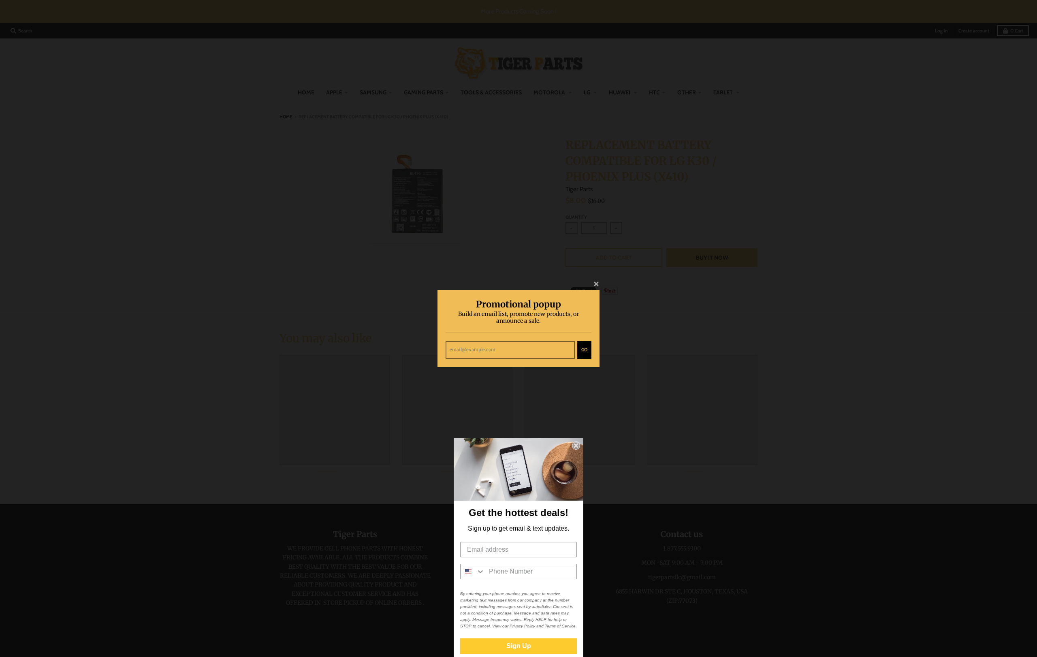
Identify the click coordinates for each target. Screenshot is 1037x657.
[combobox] (473, 571)
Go (584, 349)
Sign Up (518, 645)
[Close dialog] (576, 446)
